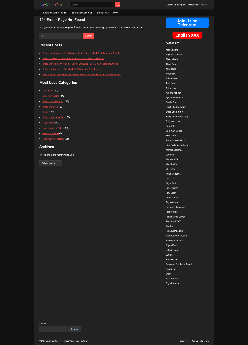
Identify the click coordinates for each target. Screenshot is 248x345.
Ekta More (171, 135)
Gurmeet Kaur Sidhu (175, 140)
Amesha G (171, 73)
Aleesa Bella (172, 59)
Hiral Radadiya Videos (53, 128)
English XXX (103, 12)
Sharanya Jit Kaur (174, 240)
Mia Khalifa (171, 164)
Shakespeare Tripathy (53, 138)
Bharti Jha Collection (82, 12)
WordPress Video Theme (70, 341)
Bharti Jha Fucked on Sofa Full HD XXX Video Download (70, 69)
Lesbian (170, 154)
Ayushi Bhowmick (174, 97)
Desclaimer (193, 5)
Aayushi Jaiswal (50, 133)
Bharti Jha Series (51, 106)
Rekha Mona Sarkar (175, 216)
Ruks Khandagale (174, 231)
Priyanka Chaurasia (175, 207)
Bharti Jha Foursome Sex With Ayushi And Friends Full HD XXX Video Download (82, 53)
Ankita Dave (172, 78)
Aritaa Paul (171, 88)
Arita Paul (170, 83)
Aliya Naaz (171, 69)
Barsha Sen (171, 102)
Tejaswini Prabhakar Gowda (179, 264)
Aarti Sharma (172, 50)
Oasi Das (170, 178)
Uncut (45, 112)
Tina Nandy (171, 269)
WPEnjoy (86, 341)
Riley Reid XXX (173, 221)
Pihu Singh (171, 193)
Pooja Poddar (172, 197)
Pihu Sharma (172, 188)
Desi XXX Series (50, 96)
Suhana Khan (172, 259)
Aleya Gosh (171, 64)
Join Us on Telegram (187, 22)
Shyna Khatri (48, 122)
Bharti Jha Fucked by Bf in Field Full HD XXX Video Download (73, 58)
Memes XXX (172, 159)
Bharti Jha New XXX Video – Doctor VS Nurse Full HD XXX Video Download (80, 63)
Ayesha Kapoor (173, 92)
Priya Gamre (172, 202)
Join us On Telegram (176, 5)
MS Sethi (170, 169)
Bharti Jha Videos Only (53, 117)
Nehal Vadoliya (173, 173)
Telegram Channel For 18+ (54, 12)
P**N (115, 12)
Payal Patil (171, 183)
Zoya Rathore (172, 283)
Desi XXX (47, 90)
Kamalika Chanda (174, 150)
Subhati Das (172, 250)
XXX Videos (172, 278)
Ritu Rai (169, 226)
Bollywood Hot (173, 121)
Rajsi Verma (172, 211)
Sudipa (169, 254)
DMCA (204, 5)
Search (42, 323)
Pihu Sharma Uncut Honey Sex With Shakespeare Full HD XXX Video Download (81, 74)
